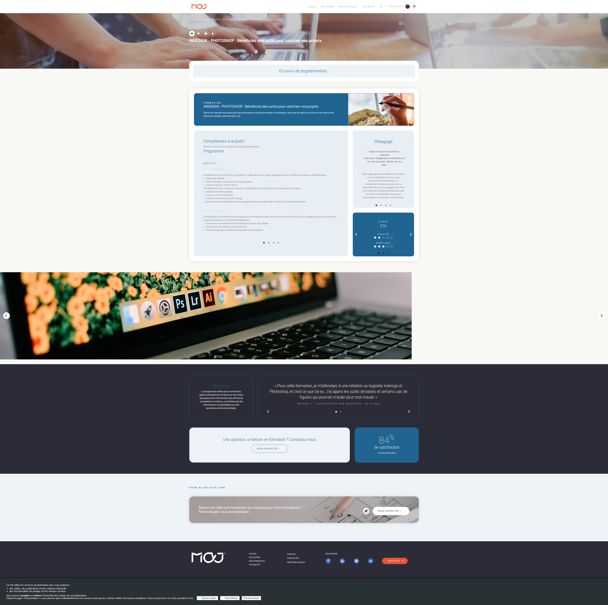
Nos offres (327, 7)
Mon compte (396, 6)
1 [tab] (264, 242)
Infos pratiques (348, 7)
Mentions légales (296, 562)
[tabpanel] (271, 197)
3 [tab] (273, 242)
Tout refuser (231, 598)
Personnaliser (251, 598)
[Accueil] (199, 6)
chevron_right (343, 196)
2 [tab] (268, 242)
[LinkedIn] (370, 561)
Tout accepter (208, 598)
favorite (414, 7)
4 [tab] (278, 242)
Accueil (312, 7)
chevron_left (199, 196)
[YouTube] (342, 561)
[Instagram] (356, 561)
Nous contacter (267, 448)
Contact (291, 554)
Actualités (368, 7)
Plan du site (293, 558)
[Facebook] (328, 561)
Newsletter (394, 561)
